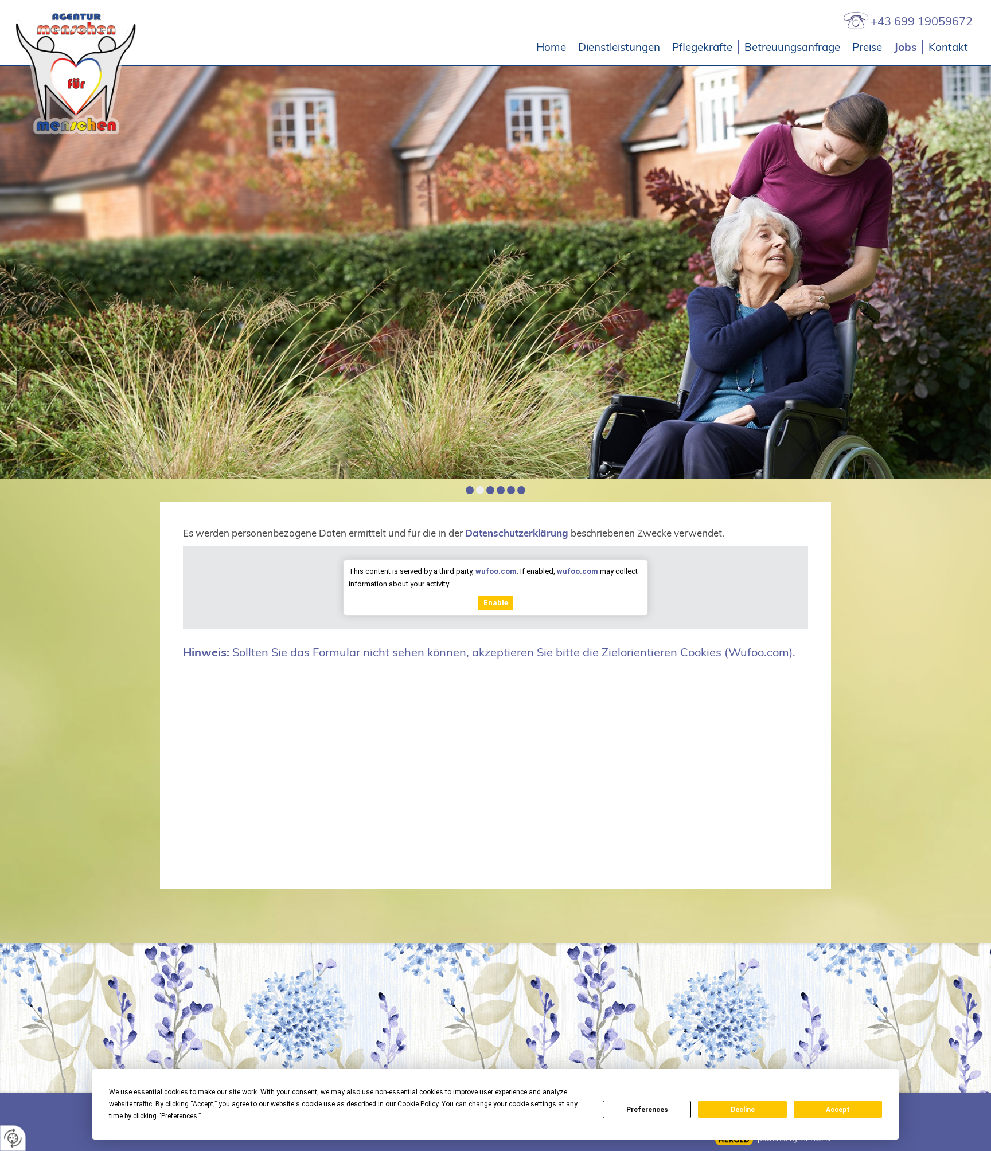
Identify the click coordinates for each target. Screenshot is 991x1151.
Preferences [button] (179, 1116)
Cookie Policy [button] (417, 1104)
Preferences (647, 1110)
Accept (838, 1110)
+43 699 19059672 (922, 21)
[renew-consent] (13, 1138)
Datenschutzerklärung (516, 533)
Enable (495, 602)
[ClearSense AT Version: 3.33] (734, 1140)
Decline (743, 1110)
